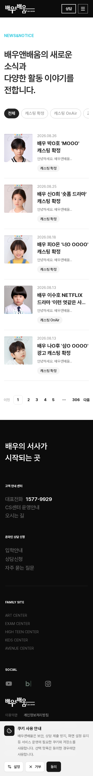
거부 (38, 767)
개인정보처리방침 (36, 715)
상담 (69, 9)
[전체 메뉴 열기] (83, 8)
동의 (54, 767)
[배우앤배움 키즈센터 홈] (20, 702)
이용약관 (11, 715)
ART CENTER (16, 615)
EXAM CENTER (17, 624)
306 (76, 400)
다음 (86, 400)
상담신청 (14, 559)
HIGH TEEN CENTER (22, 632)
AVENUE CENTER (19, 648)
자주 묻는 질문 (19, 568)
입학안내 (14, 550)
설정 (17, 767)
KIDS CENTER (16, 640)
